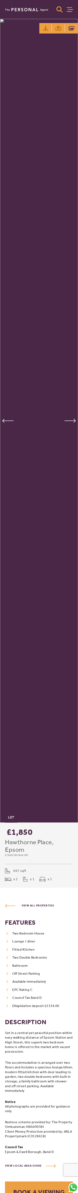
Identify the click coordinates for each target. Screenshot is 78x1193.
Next (70, 420)
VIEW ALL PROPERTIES (38, 905)
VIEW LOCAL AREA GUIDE (23, 1165)
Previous (8, 420)
